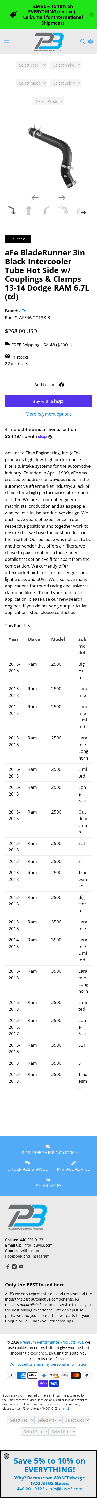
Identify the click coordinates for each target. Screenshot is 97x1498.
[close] (6, 1456)
